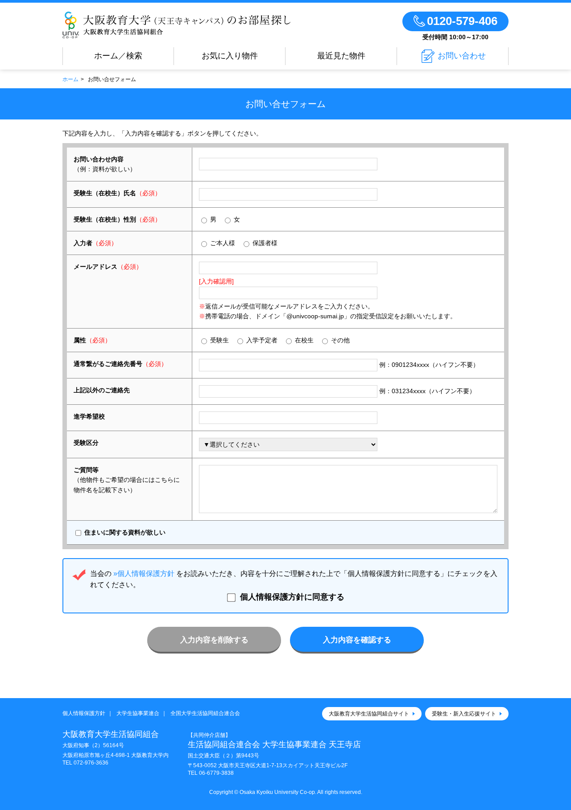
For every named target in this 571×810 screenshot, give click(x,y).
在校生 (303, 340)
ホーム (70, 79)
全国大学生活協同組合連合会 (205, 713)
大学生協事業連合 (137, 713)
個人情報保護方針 (83, 713)
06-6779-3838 (216, 773)
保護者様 (264, 243)
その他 (339, 340)
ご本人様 (221, 243)
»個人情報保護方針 (143, 573)
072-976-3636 (91, 763)
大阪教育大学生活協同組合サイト (369, 714)
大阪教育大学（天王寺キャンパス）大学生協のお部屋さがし (176, 25)
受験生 (218, 340)
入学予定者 (260, 340)
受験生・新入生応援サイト (464, 714)
